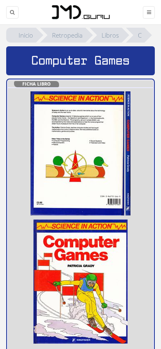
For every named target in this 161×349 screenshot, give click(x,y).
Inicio (26, 35)
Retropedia (67, 35)
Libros (110, 35)
